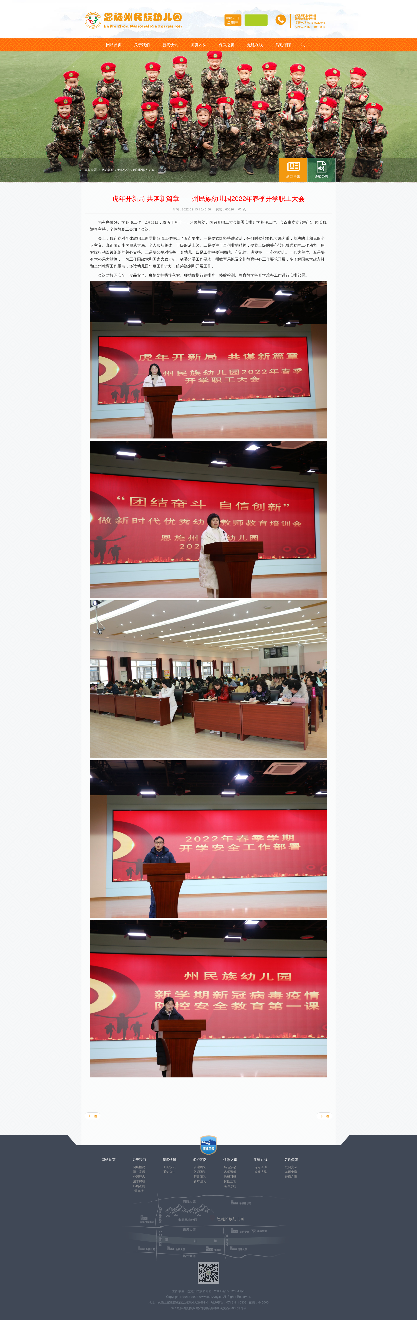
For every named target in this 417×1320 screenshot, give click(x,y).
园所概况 (139, 1167)
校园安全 (291, 1167)
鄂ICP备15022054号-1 (229, 1291)
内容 (152, 169)
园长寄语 (139, 1171)
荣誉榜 (139, 1191)
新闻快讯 (123, 169)
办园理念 (139, 1176)
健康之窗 (291, 1176)
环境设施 (139, 1186)
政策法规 (261, 1171)
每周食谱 (291, 1171)
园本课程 (139, 1181)
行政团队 (200, 1176)
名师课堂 (230, 1171)
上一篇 (92, 1116)
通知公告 (169, 1171)
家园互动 (230, 1181)
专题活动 (261, 1167)
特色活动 (230, 1167)
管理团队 (200, 1167)
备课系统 (230, 1186)
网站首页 (108, 169)
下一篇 (324, 1116)
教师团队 (200, 1171)
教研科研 (230, 1176)
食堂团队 (200, 1181)
